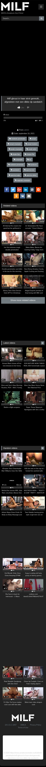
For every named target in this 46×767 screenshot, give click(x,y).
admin (26, 130)
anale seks (32, 149)
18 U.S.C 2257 (11, 725)
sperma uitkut (31, 175)
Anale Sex (16, 154)
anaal (34, 139)
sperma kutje (15, 175)
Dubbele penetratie (18, 139)
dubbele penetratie (17, 165)
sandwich (16, 170)
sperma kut (30, 170)
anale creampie (16, 149)
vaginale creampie (23, 180)
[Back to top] (39, 760)
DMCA (23, 725)
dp (30, 159)
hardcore (33, 165)
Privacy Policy (35, 725)
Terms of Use (23, 728)
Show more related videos (23, 300)
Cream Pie (30, 154)
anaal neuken (32, 144)
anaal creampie (15, 144)
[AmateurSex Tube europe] (19, 6)
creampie (19, 159)
